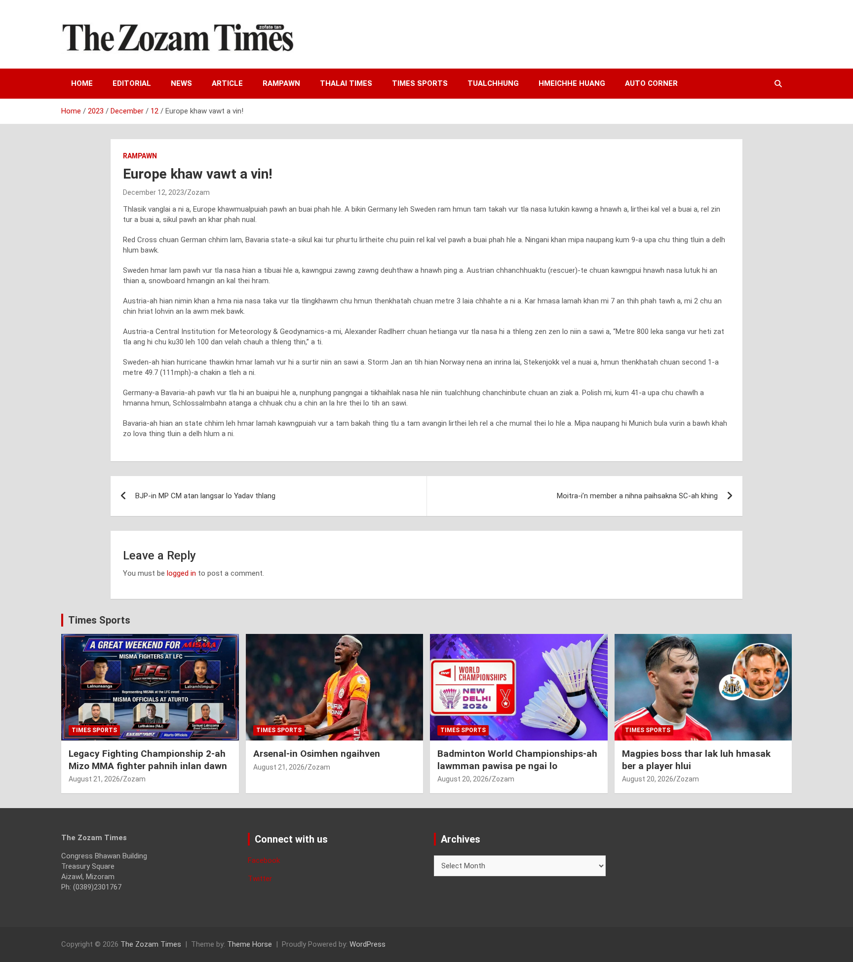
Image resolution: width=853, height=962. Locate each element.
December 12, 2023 (153, 192)
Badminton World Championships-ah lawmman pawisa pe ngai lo (517, 760)
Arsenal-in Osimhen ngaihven (316, 753)
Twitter (260, 878)
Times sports (420, 83)
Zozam (198, 192)
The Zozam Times (150, 944)
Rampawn (281, 83)
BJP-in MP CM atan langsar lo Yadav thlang (205, 495)
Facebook (264, 860)
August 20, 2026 (463, 779)
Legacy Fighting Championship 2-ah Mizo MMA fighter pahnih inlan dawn (148, 760)
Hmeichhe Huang (572, 83)
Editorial (132, 83)
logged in (181, 573)
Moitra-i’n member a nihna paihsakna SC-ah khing (637, 495)
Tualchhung (493, 83)
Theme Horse (249, 944)
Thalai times (346, 83)
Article (227, 83)
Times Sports (99, 620)
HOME (82, 83)
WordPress (367, 944)
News (181, 83)
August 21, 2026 (94, 779)
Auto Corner (651, 83)
